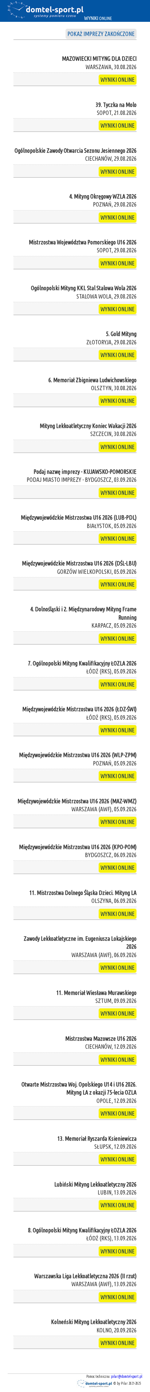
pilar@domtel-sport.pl (126, 1377)
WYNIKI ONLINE (117, 79)
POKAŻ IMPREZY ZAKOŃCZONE (101, 34)
